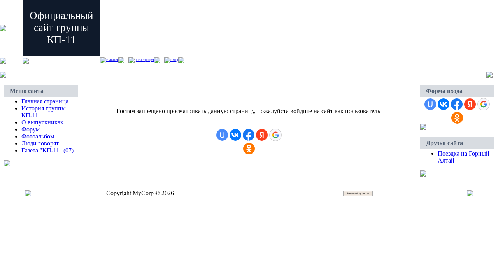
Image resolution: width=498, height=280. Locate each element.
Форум (30, 129)
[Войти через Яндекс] (262, 135)
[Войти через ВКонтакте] (235, 135)
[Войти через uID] (222, 135)
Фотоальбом (37, 136)
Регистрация (144, 60)
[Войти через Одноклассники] (249, 148)
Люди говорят (40, 143)
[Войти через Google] (275, 135)
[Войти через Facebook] (248, 135)
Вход (174, 60)
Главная (112, 60)
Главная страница (44, 101)
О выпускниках (42, 122)
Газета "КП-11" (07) (47, 150)
